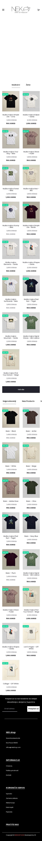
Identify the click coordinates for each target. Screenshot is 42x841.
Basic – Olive (31, 501)
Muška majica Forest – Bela (11, 190)
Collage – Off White (11, 684)
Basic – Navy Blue (31, 536)
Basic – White (10, 466)
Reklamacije (10, 803)
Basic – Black (11, 431)
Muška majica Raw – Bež (31, 190)
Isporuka (9, 794)
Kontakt (8, 775)
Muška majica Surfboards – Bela (11, 300)
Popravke (9, 812)
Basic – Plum (11, 573)
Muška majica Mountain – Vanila (11, 337)
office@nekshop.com (13, 747)
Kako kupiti (9, 807)
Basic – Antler (31, 431)
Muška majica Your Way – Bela (10, 153)
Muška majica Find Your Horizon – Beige (11, 374)
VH (35, 835)
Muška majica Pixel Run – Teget (31, 300)
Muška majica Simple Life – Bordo (31, 226)
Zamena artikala (12, 798)
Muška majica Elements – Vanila (11, 263)
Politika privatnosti (12, 770)
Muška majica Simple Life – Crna (11, 116)
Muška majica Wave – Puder (31, 153)
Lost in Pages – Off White (31, 648)
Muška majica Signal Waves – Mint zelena (31, 337)
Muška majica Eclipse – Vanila (31, 116)
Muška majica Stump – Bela (11, 226)
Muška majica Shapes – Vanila (31, 263)
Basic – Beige (31, 466)
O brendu (9, 766)
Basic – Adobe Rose (10, 501)
